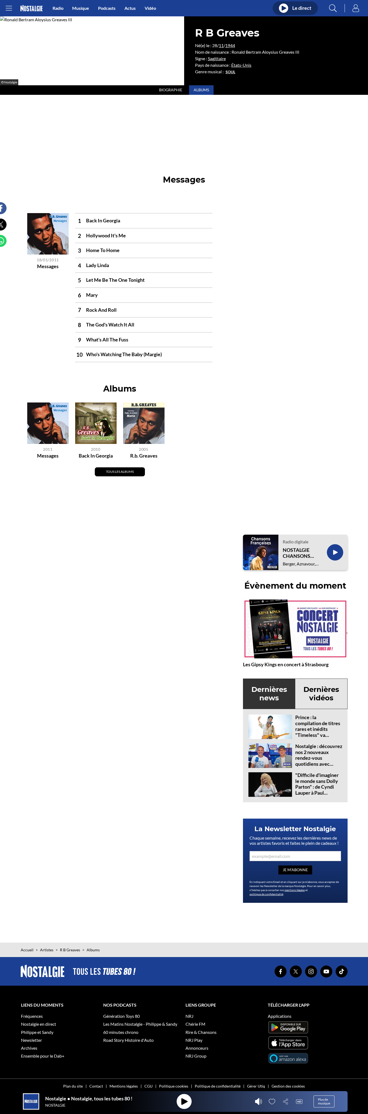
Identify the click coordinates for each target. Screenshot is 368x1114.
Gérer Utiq (256, 1086)
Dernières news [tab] (269, 693)
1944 (230, 45)
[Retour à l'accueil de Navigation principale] (31, 8)
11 (221, 45)
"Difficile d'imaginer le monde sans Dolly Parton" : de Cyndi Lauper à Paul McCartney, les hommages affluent (317, 789)
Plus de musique (324, 1101)
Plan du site (73, 1086)
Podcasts (106, 8)
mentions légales (295, 890)
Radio (58, 8)
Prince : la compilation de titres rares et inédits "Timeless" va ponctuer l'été (317, 729)
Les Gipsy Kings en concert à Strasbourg (286, 664)
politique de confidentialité (266, 894)
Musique (80, 8)
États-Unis (241, 65)
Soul (230, 72)
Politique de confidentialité (218, 1086)
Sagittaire (217, 58)
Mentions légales (124, 1086)
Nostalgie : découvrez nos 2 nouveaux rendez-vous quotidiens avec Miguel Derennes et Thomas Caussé (318, 761)
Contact (96, 1086)
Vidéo (150, 8)
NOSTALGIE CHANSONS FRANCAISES (298, 553)
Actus (130, 8)
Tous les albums (120, 472)
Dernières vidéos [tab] (321, 693)
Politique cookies (173, 1086)
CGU (148, 1086)
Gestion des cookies (288, 1086)
